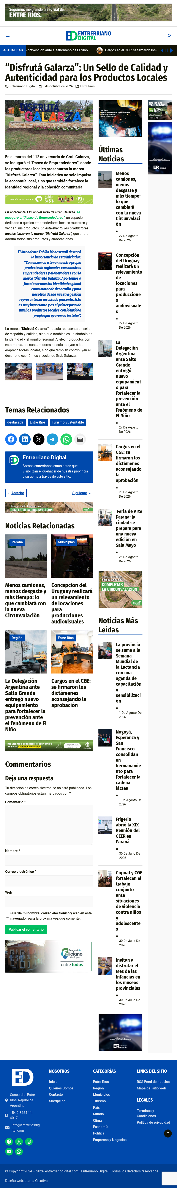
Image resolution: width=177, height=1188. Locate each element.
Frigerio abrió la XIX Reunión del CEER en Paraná (128, 830)
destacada (15, 422)
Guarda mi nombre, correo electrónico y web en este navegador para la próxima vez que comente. (51, 916)
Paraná (17, 542)
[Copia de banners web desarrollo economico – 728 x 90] (49, 750)
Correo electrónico (20, 872)
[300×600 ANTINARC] (160, 173)
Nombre (12, 851)
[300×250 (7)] (120, 1050)
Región (17, 638)
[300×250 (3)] (120, 136)
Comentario (15, 802)
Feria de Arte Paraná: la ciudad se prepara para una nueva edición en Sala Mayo (129, 528)
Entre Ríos (87, 86)
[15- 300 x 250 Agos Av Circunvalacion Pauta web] (120, 607)
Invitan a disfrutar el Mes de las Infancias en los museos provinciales (128, 974)
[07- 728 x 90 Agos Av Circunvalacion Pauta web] (49, 512)
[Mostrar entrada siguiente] (171, 50)
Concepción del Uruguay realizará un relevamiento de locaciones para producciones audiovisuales (72, 603)
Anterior (17, 493)
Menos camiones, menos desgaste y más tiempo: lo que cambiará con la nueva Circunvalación (25, 600)
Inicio (53, 1082)
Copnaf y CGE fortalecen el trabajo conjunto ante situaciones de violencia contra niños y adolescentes (129, 901)
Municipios (66, 542)
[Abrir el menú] (7, 35)
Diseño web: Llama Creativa (26, 1181)
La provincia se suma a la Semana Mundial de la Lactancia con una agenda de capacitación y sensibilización (129, 673)
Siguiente (79, 493)
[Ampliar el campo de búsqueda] (169, 35)
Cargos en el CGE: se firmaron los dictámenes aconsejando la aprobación (71, 693)
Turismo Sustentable (68, 422)
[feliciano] (49, 972)
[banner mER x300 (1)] (160, 119)
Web (8, 892)
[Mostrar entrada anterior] (162, 50)
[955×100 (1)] (88, 20)
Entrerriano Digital (22, 86)
